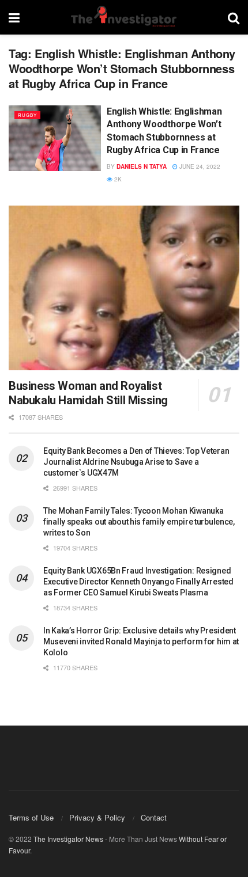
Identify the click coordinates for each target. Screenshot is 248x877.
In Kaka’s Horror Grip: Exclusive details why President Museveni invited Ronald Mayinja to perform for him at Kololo (141, 641)
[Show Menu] (14, 17)
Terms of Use (31, 817)
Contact (154, 817)
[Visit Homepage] (123, 17)
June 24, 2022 (199, 166)
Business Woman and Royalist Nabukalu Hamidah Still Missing (88, 393)
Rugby (27, 115)
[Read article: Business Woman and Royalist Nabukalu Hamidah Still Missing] (124, 288)
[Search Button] (233, 17)
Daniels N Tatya (142, 166)
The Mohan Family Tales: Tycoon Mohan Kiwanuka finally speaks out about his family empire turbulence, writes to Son (139, 521)
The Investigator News (68, 839)
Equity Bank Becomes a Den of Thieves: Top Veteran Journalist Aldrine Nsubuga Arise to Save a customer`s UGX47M (136, 461)
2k (117, 179)
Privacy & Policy (97, 817)
